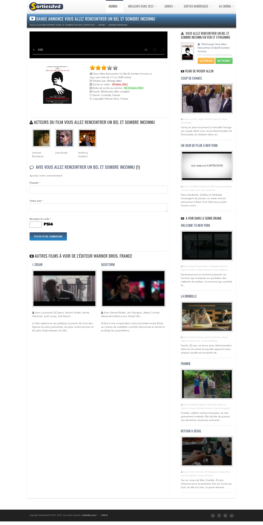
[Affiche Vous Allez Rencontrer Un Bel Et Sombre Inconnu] (57, 85)
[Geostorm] (133, 290)
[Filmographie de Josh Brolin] (64, 139)
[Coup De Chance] (207, 100)
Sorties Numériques (196, 6)
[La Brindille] (207, 318)
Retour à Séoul (191, 431)
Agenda (113, 6)
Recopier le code (40, 218)
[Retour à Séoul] (207, 453)
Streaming (225, 60)
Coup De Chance (191, 78)
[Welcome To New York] (207, 247)
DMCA (104, 515)
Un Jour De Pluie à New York (199, 145)
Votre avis (36, 200)
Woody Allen (114, 80)
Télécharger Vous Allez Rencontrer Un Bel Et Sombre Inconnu (214, 48)
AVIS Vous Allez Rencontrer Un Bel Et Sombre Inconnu (85, 167)
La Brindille (189, 296)
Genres (169, 6)
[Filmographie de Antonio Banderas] (41, 139)
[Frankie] (207, 385)
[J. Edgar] (64, 290)
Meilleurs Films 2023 (141, 6)
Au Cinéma (225, 6)
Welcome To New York (195, 225)
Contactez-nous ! (89, 515)
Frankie (186, 363)
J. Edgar (37, 264)
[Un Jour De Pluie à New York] (207, 167)
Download (207, 60)
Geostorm (108, 264)
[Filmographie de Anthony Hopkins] (87, 139)
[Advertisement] (111, 109)
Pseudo (35, 182)
